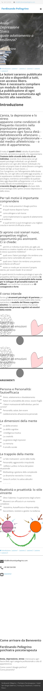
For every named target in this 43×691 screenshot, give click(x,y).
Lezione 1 (15, 69)
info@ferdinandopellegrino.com (25, 2)
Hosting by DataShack (24, 685)
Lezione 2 (22, 69)
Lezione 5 (4, 71)
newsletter (8, 574)
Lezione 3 (30, 69)
